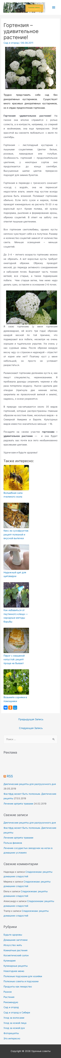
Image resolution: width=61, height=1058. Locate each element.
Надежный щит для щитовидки (15, 574)
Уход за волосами (14, 1017)
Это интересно (12, 1038)
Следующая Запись (31, 728)
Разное (8, 991)
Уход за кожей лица (15, 1023)
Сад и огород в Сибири (17, 1012)
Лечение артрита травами (18, 803)
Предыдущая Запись (30, 719)
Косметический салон (16, 955)
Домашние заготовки (15, 940)
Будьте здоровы (13, 934)
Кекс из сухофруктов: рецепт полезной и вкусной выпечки (16, 534)
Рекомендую (11, 1002)
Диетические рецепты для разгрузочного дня (30, 784)
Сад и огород (11, 42)
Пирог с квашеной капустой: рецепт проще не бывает (14, 659)
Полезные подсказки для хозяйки (23, 976)
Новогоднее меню (14, 971)
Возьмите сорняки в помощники (15, 699)
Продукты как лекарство (18, 986)
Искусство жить (13, 945)
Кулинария (10, 960)
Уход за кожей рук (14, 1028)
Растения (9, 997)
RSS (10, 776)
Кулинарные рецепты (16, 965)
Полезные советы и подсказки (21, 981)
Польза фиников (13, 843)
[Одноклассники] (10, 708)
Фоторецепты (11, 1033)
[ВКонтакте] (6, 708)
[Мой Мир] (15, 708)
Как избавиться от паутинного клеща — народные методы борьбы (16, 616)
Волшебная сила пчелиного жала (13, 494)
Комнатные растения (15, 950)
